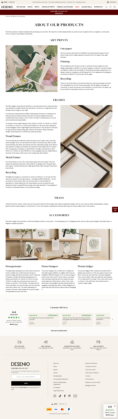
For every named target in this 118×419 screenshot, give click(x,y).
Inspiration (98, 7)
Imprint (55, 369)
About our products (19, 16)
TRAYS (59, 198)
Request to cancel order (92, 382)
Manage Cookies (90, 385)
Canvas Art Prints (48, 7)
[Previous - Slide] (25, 319)
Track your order (90, 369)
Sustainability (57, 376)
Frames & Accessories (65, 7)
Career (55, 373)
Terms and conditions (92, 373)
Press (55, 366)
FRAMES (59, 100)
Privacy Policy (23, 387)
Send (26, 383)
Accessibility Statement (60, 379)
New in (30, 7)
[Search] (106, 7)
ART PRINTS (59, 40)
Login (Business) (58, 390)
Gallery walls (87, 7)
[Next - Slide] (112, 319)
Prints (37, 7)
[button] (110, 411)
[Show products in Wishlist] (110, 7)
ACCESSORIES (59, 215)
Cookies (88, 376)
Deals (77, 7)
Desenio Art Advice (91, 363)
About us (56, 363)
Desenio (8, 16)
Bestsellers (21, 7)
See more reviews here (59, 330)
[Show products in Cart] (114, 7)
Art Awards (56, 387)
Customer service (90, 366)
